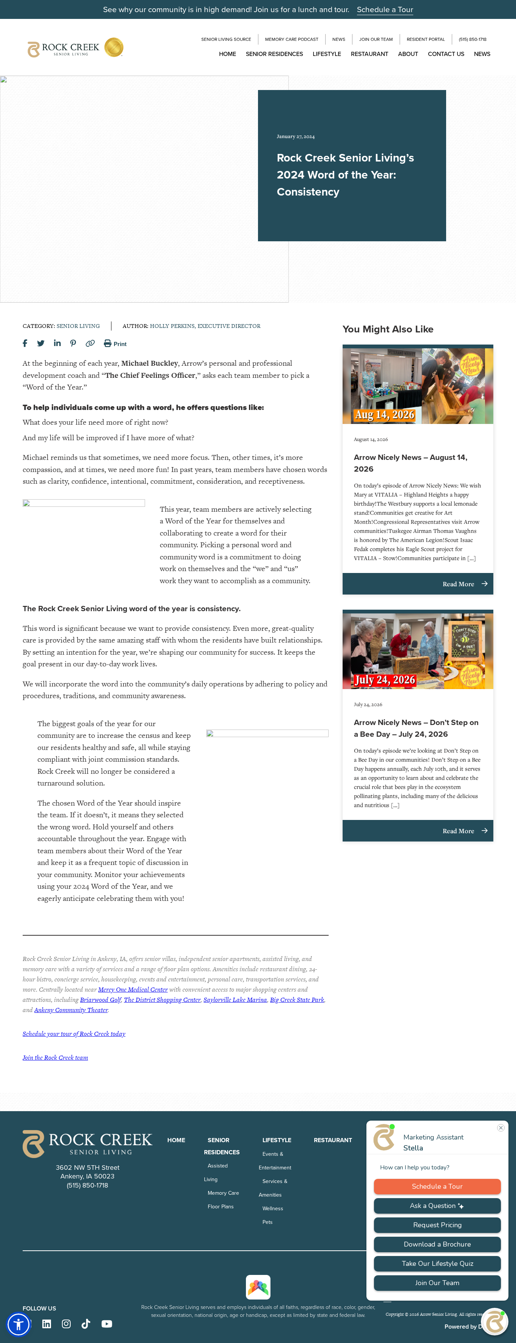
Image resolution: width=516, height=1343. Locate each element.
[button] (18, 1324)
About (408, 54)
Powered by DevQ (469, 1326)
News (338, 39)
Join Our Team (376, 39)
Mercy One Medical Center (133, 989)
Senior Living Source (226, 39)
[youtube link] (106, 1324)
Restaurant (369, 54)
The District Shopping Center (162, 999)
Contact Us (446, 54)
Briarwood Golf (100, 999)
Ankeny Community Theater (71, 1009)
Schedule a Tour (385, 9)
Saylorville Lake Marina (235, 999)
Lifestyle (327, 54)
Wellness (273, 1209)
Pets (268, 1222)
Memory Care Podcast (291, 39)
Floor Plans (221, 1207)
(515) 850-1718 (473, 39)
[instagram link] (66, 1324)
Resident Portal (426, 39)
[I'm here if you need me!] (494, 1321)
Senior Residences (274, 54)
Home (227, 54)
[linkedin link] (46, 1324)
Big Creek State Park (297, 999)
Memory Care (223, 1193)
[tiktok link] (86, 1324)
